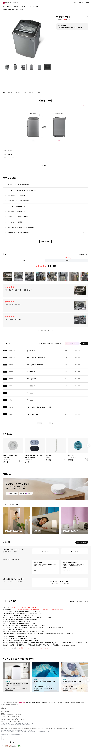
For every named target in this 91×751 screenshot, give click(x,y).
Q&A (17, 92)
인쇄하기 (86, 105)
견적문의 (23, 6)
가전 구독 (9, 6)
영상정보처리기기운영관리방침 (41, 702)
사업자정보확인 (24, 728)
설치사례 (35, 6)
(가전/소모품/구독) (18, 714)
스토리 (29, 6)
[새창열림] (2, 742)
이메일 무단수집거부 (13, 702)
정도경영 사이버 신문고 (5, 704)
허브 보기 (28, 493)
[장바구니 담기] (20, 461)
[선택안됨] (15, 67)
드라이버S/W (74, 551)
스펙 (4, 92)
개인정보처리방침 (22, 702)
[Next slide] (88, 680)
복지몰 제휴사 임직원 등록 (70, 702)
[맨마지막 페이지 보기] (52, 423)
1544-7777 (29, 718)
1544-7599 (17, 716)
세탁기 (17, 9)
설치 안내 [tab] (86, 601)
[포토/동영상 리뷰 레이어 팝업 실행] (7, 276)
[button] (64, 2)
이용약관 (7, 702)
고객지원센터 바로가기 (81, 542)
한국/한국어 (4, 739)
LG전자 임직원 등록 (51, 702)
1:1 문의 (2, 712)
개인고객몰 (86, 2)
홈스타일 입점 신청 (14, 704)
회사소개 (74, 2)
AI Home (30, 92)
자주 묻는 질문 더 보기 (45, 241)
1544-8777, (15, 719)
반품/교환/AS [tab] (79, 601)
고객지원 (38, 92)
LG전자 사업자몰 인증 (80, 702)
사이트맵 (3, 702)
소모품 (24, 92)
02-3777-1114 (11, 711)
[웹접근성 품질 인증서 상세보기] (19, 746)
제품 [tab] (24, 260)
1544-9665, (19, 718)
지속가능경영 (80, 2)
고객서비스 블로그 (12, 737)
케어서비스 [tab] (67, 260)
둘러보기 (14, 493)
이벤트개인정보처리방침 (30, 702)
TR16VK (60, 19)
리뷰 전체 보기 (45, 330)
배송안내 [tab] (72, 601)
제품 (4, 6)
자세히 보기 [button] (21, 559)
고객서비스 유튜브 (5, 737)
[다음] (88, 445)
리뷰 (10, 92)
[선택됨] (7, 67)
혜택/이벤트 (16, 6)
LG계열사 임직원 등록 (60, 702)
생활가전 (12, 9)
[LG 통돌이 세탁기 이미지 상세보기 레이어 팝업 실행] (27, 39)
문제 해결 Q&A (45, 551)
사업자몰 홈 (5, 9)
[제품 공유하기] (87, 17)
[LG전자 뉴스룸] (14, 742)
